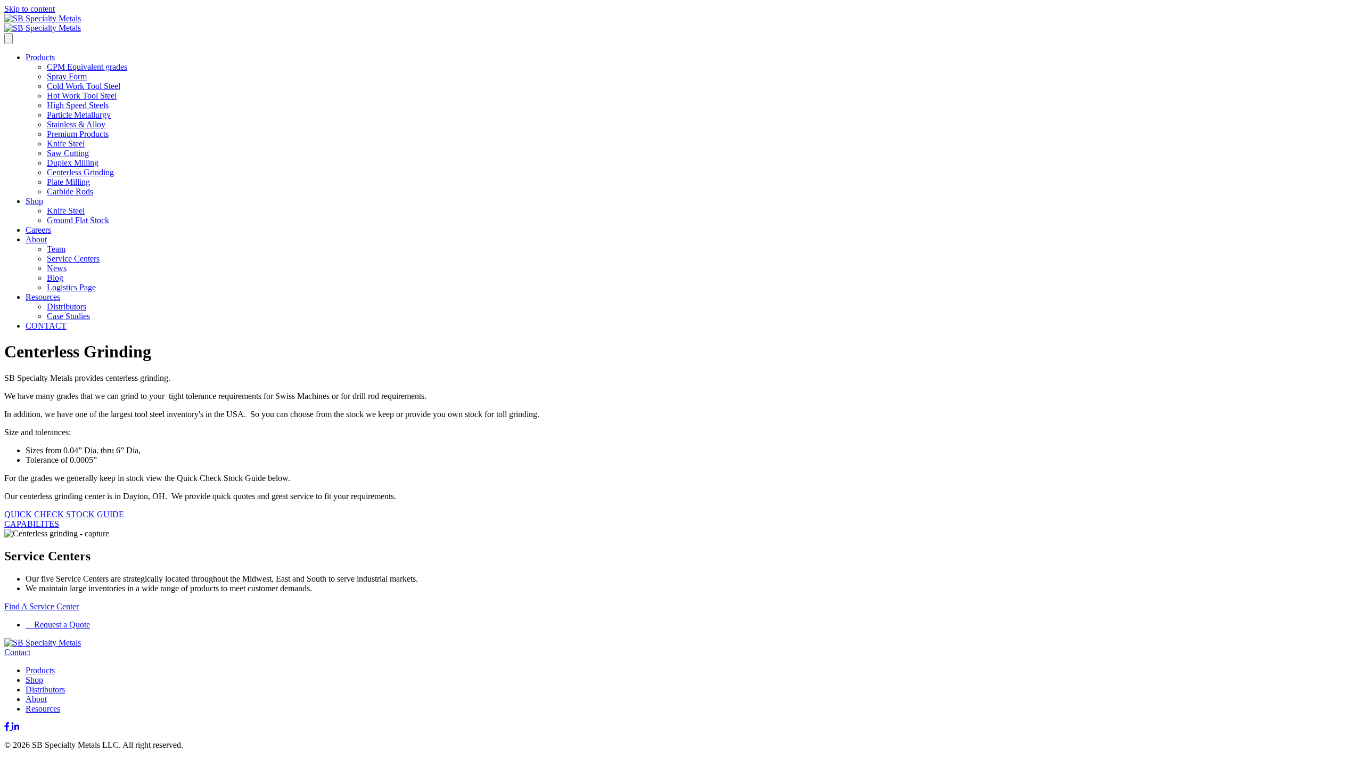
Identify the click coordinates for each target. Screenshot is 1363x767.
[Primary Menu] (8, 38)
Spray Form (67, 76)
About (36, 239)
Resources (43, 296)
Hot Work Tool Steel (82, 95)
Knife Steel (66, 143)
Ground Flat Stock (78, 220)
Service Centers (73, 258)
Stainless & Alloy (76, 124)
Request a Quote (61, 624)
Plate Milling (68, 181)
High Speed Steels (78, 105)
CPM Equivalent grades (87, 66)
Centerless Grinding (80, 172)
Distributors (66, 306)
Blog (55, 277)
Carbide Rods (70, 191)
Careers (38, 229)
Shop (34, 201)
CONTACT (46, 325)
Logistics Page (71, 287)
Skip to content (29, 8)
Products (40, 57)
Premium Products (78, 133)
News (57, 268)
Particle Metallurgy (79, 114)
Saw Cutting (68, 153)
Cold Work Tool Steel (83, 86)
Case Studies (68, 316)
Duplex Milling (72, 162)
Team (56, 249)
